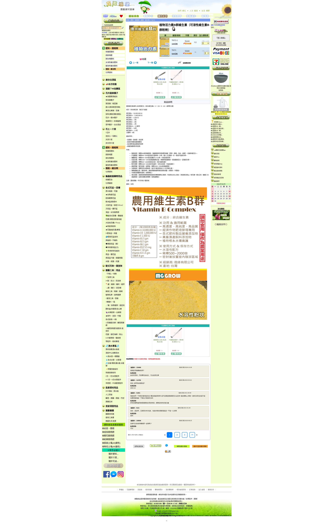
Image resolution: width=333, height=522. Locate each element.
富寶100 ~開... (217, 126)
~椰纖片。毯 (110, 302)
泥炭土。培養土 (111, 136)
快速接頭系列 (111, 373)
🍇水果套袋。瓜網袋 (113, 312)
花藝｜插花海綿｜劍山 (114, 334)
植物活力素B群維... (219, 139)
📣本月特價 (111, 84)
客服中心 (216, 157)
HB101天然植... (218, 135)
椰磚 (113, 35)
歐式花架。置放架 (114, 266)
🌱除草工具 (110, 277)
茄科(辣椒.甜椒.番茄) (113, 114)
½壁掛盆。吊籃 (111, 233)
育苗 (110, 35)
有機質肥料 (110, 52)
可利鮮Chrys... (218, 122)
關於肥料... (114, 454)
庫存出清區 (111, 80)
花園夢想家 (131, 490)
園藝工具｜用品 (113, 270)
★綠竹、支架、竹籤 (113, 316)
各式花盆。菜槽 (113, 188)
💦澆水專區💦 (112, 346)
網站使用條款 (218, 171)
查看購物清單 (187, 63)
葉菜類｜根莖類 (111, 103)
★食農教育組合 (111, 96)
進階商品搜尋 (107, 30)
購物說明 (216, 160)
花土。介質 (111, 129)
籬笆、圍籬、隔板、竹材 (115, 398)
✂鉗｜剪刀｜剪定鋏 (113, 281)
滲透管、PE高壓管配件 (114, 383)
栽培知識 (148, 490)
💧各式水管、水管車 (113, 360)
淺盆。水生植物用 (112, 212)
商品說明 (168, 102)
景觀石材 (109, 402)
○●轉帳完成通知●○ (220, 150)
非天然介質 (110, 143)
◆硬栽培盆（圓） (112, 244)
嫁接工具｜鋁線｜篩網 (114, 291)
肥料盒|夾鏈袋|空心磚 (114, 309)
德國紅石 (117, 32)
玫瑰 (116, 35)
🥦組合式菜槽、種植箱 (114, 216)
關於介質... (114, 457)
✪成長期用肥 (108, 432)
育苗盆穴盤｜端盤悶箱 (114, 258)
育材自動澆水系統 (112, 349)
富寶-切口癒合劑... (219, 128)
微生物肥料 (110, 59)
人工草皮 (109, 395)
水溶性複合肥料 (111, 62)
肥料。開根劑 (112, 48)
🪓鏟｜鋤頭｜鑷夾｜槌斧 (115, 284)
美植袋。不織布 (111, 240)
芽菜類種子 (110, 100)
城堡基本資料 (218, 167)
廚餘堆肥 (109, 55)
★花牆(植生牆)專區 (113, 230)
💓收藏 (142, 59)
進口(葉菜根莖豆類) (113, 107)
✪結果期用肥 (108, 439)
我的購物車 (170, 490)
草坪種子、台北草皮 (113, 125)
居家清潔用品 (112, 406)
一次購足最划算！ (221, 33)
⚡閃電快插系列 (112, 369)
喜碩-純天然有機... (219, 141)
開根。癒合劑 (111, 69)
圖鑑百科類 (110, 414)
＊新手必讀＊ (113, 450)
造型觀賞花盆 (111, 198)
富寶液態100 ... (217, 133)
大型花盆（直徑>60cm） (115, 205)
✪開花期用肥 (108, 436)
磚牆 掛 (104, 36)
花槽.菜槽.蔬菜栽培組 (114, 219)
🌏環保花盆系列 (112, 237)
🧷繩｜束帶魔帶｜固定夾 (115, 305)
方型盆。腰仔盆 (111, 209)
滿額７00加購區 (113, 89)
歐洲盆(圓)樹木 (111, 202)
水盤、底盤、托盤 (112, 261)
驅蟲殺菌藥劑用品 (114, 176)
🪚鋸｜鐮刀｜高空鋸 (113, 288)
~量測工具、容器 (112, 298)
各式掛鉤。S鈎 (111, 319)
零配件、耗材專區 (112, 341)
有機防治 (109, 180)
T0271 (153, 20)
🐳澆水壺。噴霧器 (113, 356)
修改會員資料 (181, 490)
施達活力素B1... (218, 124)
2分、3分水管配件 (112, 376)
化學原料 (109, 72)
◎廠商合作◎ (221, 224)
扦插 (123, 35)
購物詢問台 (159, 490)
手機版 (121, 490)
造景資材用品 (112, 388)
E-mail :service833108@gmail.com (167, 511)
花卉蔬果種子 (112, 93)
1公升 (108, 132)
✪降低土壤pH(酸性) (111, 446)
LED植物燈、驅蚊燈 (113, 338)
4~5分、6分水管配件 (113, 380)
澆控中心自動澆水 (112, 353)
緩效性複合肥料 (111, 66)
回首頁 (140, 490)
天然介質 (109, 140)
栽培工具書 (110, 417)
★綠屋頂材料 (111, 226)
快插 (112, 32)
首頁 (127, 20)
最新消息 (216, 153)
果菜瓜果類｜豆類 (112, 111)
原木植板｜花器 (111, 191)
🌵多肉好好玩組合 (113, 251)
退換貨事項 (217, 174)
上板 (109, 32)
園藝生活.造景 (111, 421)
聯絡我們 (216, 181)
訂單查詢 (192, 490)
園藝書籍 (110, 410)
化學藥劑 (109, 183)
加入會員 (201, 490)
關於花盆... (114, 461)
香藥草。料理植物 (113, 121)
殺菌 (107, 35)
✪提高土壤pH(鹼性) (111, 443)
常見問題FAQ (218, 164)
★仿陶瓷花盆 (111, 195)
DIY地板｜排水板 (112, 391)
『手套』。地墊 (111, 274)
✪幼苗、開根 (108, 428)
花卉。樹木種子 (111, 118)
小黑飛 (120, 35)
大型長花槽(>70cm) (113, 223)
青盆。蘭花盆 (111, 254)
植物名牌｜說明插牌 (113, 295)
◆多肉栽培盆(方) (112, 247)
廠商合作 (211, 490)
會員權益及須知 (219, 178)
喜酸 (121, 32)
